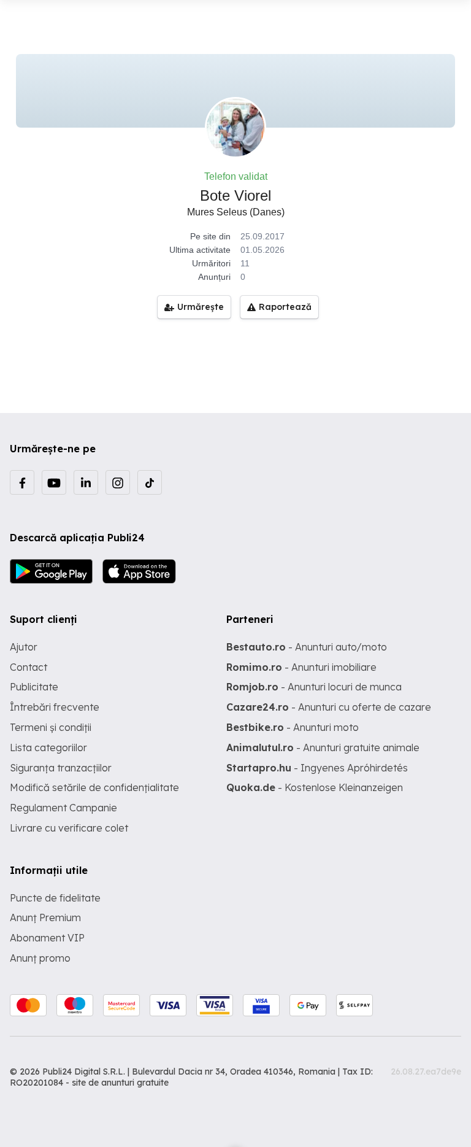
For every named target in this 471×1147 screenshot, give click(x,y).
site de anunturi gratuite (120, 1082)
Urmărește (200, 306)
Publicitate (34, 687)
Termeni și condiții (50, 727)
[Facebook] (22, 482)
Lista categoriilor (48, 747)
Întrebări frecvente (54, 707)
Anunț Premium (45, 917)
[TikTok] (149, 482)
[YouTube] (54, 482)
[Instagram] (117, 482)
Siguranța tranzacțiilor (61, 768)
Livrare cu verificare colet (69, 828)
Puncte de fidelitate (55, 898)
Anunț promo (40, 958)
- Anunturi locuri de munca (314, 687)
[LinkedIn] (86, 482)
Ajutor (23, 647)
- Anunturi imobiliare (301, 667)
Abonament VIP (47, 938)
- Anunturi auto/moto (306, 647)
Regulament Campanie (63, 807)
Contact (28, 667)
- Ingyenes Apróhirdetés (317, 768)
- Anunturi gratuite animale (322, 747)
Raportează (285, 306)
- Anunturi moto (292, 727)
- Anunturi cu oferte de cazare (328, 707)
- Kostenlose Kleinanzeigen (314, 787)
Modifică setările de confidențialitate (94, 787)
